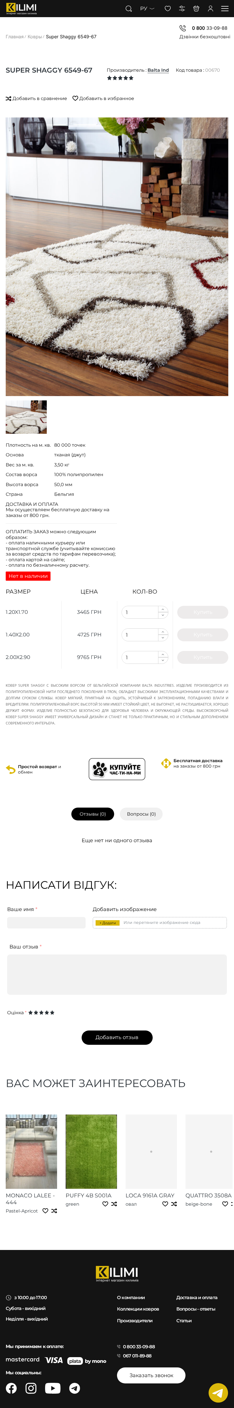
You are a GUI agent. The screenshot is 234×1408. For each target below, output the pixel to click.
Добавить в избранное (106, 98)
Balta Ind (158, 70)
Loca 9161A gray (150, 1195)
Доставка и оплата (196, 1297)
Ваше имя (22, 909)
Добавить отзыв (117, 1037)
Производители (135, 1320)
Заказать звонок (151, 1375)
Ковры (35, 36)
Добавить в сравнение (39, 98)
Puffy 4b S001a (89, 1195)
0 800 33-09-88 (139, 1346)
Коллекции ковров (138, 1309)
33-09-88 (209, 28)
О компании (131, 1297)
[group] (117, 256)
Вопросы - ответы (195, 1309)
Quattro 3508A (208, 1195)
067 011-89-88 (137, 1356)
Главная (15, 36)
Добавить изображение (125, 909)
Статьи (183, 1320)
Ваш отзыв (25, 947)
